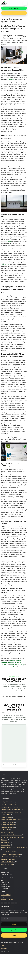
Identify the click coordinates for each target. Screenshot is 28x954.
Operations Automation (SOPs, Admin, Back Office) (14, 847)
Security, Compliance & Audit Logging (10, 854)
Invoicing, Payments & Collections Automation (12, 837)
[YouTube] (16, 903)
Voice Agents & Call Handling (8, 859)
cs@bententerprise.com (7, 899)
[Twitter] (5, 903)
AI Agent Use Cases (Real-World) (9, 804)
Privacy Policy (4, 945)
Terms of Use (4, 948)
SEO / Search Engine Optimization (9, 857)
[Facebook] (2, 903)
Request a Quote (14, 930)
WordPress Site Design (7, 864)
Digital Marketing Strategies (8, 824)
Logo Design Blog (5, 842)
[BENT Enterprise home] (4, 3)
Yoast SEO (8, 241)
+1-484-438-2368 (5, 893)
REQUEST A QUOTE (14, 8)
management (11, 79)
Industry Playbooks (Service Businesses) (11, 835)
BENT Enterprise (5, 264)
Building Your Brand (6, 817)
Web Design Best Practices (8, 862)
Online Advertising (5, 845)
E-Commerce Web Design (7, 827)
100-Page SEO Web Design (8, 802)
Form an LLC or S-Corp (7, 832)
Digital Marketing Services (7, 822)
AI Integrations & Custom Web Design (10, 809)
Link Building (4, 840)
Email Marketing (5, 830)
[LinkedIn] (12, 903)
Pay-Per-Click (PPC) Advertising (9, 852)
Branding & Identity (5, 814)
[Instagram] (9, 903)
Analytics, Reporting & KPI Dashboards (11, 812)
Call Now (14, 13)
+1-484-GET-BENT (5, 895)
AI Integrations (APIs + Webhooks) (9, 807)
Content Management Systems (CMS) (10, 819)
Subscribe (14, 924)
